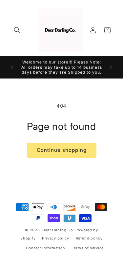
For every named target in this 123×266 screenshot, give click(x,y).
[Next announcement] (111, 67)
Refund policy (89, 238)
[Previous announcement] (12, 67)
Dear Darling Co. (58, 230)
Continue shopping (62, 150)
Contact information (45, 248)
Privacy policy (55, 238)
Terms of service (88, 248)
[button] (17, 30)
